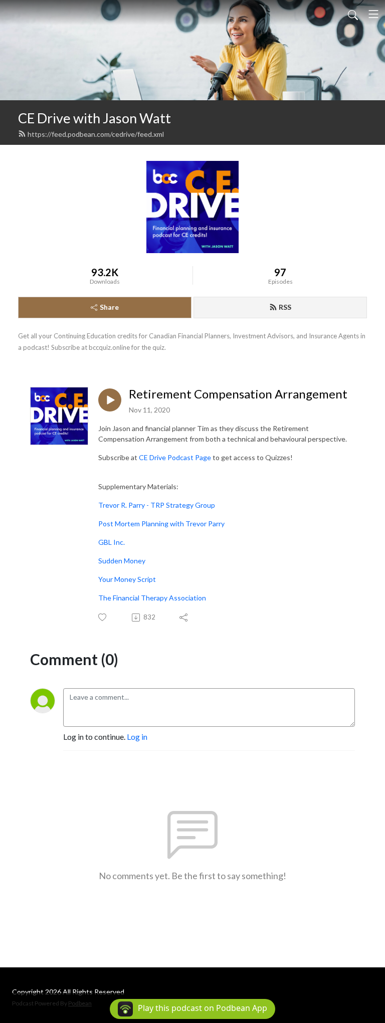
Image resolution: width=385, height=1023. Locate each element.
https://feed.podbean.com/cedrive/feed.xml (96, 134)
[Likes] (103, 617)
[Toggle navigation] (373, 14)
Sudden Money (121, 560)
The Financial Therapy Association (152, 597)
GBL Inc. (111, 542)
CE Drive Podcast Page (175, 457)
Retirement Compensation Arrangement (238, 394)
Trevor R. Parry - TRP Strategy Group (156, 505)
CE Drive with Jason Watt (94, 118)
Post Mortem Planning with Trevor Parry (161, 523)
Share (109, 307)
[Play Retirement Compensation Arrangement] (109, 400)
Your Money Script (127, 579)
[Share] (184, 617)
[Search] (353, 14)
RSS (285, 307)
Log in (137, 736)
